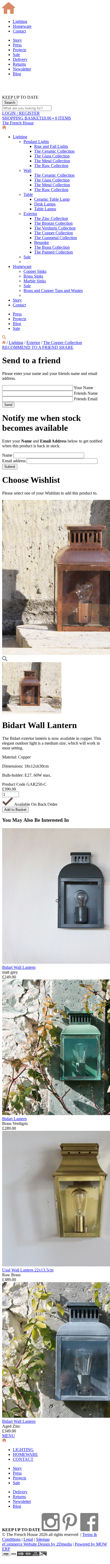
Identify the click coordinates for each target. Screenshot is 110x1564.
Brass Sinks (33, 276)
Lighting (20, 21)
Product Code (13, 784)
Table (28, 194)
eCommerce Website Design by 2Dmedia (37, 1544)
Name (7, 455)
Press (17, 45)
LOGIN (21, 113)
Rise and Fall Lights (51, 146)
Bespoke (41, 242)
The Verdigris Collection (55, 228)
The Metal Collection (52, 161)
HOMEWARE (25, 1454)
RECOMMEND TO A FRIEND (30, 347)
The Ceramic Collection (54, 151)
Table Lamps (45, 209)
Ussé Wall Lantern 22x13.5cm (27, 1270)
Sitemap (43, 1539)
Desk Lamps (45, 204)
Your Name (83, 387)
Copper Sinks (34, 271)
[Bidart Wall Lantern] (31, 712)
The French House (18, 123)
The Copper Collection (53, 233)
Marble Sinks (34, 281)
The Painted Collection (53, 252)
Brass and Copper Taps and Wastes (53, 290)
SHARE (66, 347)
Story (17, 40)
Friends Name (86, 393)
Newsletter (22, 69)
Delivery (20, 59)
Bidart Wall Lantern (19, 967)
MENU (8, 1435)
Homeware (22, 26)
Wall (27, 170)
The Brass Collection (52, 247)
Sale (16, 54)
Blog (17, 74)
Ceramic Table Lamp (52, 199)
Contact (19, 31)
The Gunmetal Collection (55, 237)
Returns (19, 64)
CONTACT (23, 1459)
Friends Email (85, 399)
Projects (19, 50)
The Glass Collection (52, 156)
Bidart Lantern (14, 1118)
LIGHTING (23, 1449)
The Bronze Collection (53, 223)
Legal (28, 1539)
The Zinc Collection (51, 218)
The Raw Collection (51, 165)
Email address (14, 461)
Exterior (30, 213)
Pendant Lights (36, 141)
